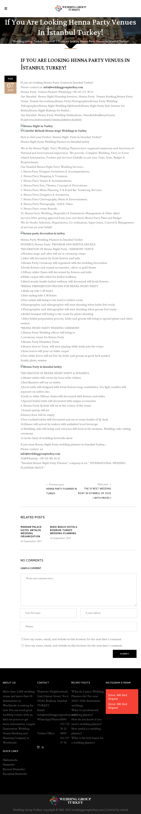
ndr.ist (124, 810)
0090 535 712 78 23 (64, 724)
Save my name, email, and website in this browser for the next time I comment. (73, 639)
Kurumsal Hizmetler (15, 774)
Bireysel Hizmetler (14, 769)
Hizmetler (9, 765)
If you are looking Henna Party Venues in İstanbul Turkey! (75, 64)
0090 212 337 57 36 (64, 738)
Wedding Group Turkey (27, 41)
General (50, 41)
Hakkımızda (10, 760)
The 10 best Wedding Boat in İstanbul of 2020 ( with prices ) (94, 493)
